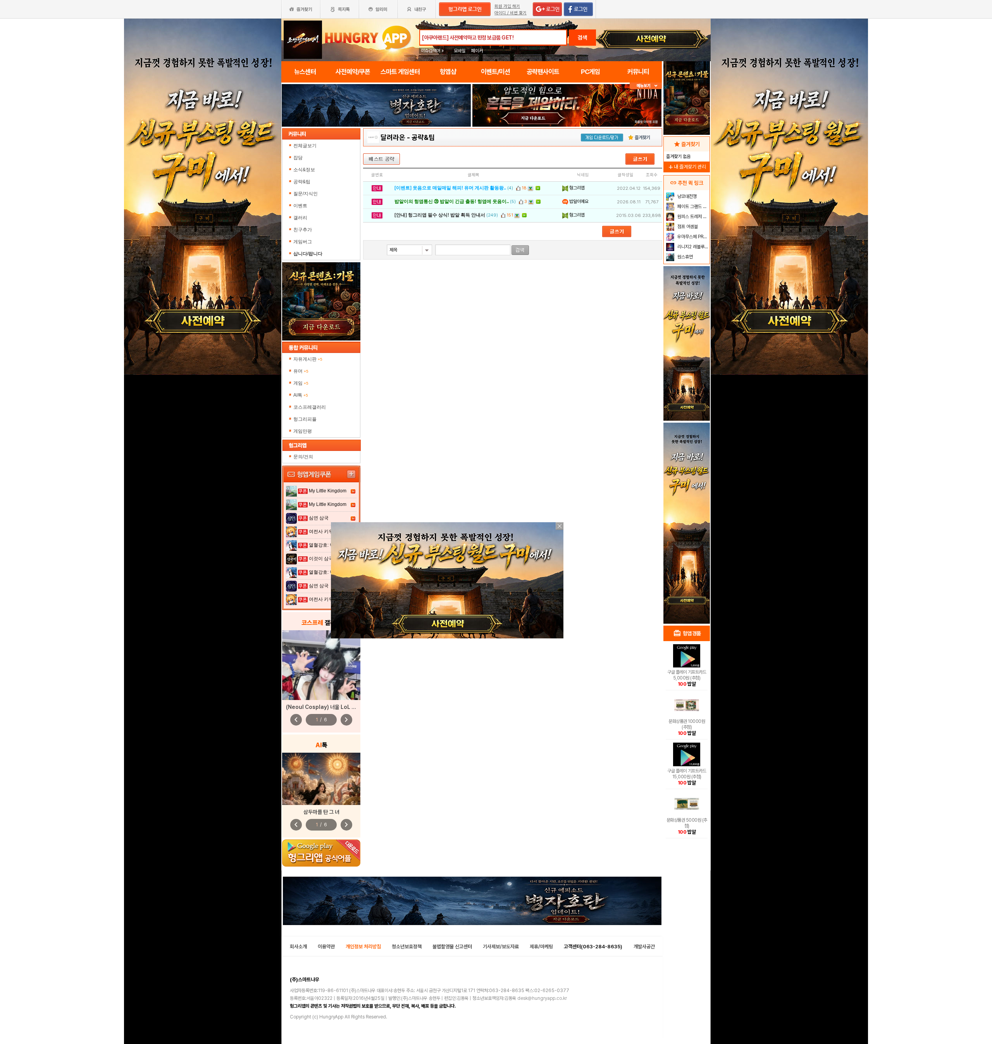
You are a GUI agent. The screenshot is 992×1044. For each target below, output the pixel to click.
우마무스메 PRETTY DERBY (692, 236)
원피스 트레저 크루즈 (692, 216)
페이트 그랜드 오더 (692, 206)
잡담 (298, 157)
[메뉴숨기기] (646, 86)
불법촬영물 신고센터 (452, 946)
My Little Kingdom (327, 491)
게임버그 (302, 241)
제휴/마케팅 (541, 946)
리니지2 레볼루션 (692, 246)
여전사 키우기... (325, 531)
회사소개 (298, 946)
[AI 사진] (321, 779)
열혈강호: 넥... (323, 545)
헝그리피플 (305, 419)
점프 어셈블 (687, 226)
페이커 (477, 50)
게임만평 (302, 431)
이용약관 (326, 946)
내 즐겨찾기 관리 (686, 167)
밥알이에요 (578, 201)
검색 (582, 37)
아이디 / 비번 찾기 (510, 12)
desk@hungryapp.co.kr (542, 998)
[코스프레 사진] (321, 665)
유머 (300, 371)
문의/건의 (303, 456)
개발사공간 (644, 946)
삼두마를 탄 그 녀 (321, 812)
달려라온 (393, 137)
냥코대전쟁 (686, 196)
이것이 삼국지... (325, 558)
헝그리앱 (576, 188)
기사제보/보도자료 (501, 946)
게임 (300, 383)
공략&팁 (301, 181)
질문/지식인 (305, 193)
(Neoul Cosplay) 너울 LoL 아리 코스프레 (333, 707)
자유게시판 (307, 359)
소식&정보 (304, 169)
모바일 (459, 50)
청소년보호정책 (407, 946)
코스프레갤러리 (309, 407)
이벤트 (300, 205)
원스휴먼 (684, 257)
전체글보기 (305, 145)
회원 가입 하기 (507, 6)
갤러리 (300, 217)
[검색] (520, 250)
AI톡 (300, 395)
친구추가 (302, 229)
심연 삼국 (319, 518)
